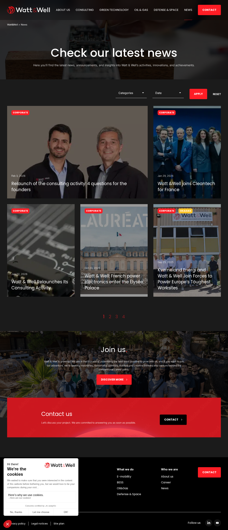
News (188, 10)
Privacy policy (17, 523)
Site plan (59, 523)
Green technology (114, 10)
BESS (120, 482)
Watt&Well (12, 24)
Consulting (85, 10)
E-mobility (124, 476)
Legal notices (39, 523)
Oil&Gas (122, 488)
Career (166, 482)
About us (63, 10)
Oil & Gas (141, 10)
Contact (209, 10)
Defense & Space (166, 10)
